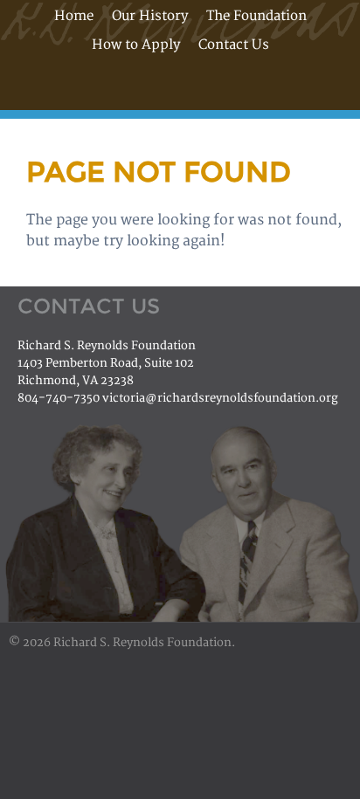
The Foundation (256, 16)
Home (73, 16)
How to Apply (136, 45)
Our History (150, 16)
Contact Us (233, 45)
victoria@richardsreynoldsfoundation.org (220, 398)
